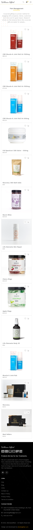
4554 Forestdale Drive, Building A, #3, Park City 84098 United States (17, 509)
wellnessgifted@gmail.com (12, 512)
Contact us (4, 491)
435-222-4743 (7, 515)
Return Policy (5, 494)
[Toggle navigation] (31, 2)
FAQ (2, 482)
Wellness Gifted (7, 2)
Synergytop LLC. (23, 527)
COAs (3, 488)
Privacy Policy (5, 496)
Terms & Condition (7, 499)
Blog (2, 485)
